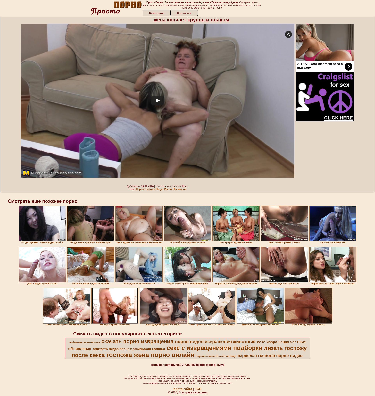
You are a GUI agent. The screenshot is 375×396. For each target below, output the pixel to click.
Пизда (159, 189)
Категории (156, 12)
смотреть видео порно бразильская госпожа (129, 349)
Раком (168, 189)
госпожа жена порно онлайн (150, 354)
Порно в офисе (145, 189)
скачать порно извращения (137, 341)
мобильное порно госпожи (84, 342)
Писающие (179, 189)
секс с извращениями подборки (214, 347)
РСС (198, 389)
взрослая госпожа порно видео (270, 355)
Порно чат (184, 12)
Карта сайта (183, 389)
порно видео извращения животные (215, 341)
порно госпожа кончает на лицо (216, 356)
